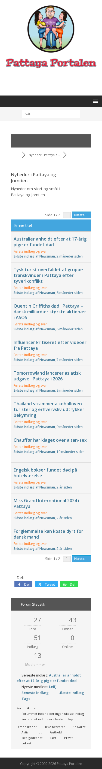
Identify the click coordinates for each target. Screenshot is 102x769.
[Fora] (16, 155)
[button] (94, 101)
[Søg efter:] (51, 113)
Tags (25, 698)
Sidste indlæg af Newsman (48, 256)
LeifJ (53, 686)
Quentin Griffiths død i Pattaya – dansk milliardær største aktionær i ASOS (50, 311)
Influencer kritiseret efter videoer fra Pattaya (50, 345)
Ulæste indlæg (71, 692)
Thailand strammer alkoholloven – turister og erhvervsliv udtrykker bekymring (49, 409)
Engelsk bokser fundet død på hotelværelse (45, 473)
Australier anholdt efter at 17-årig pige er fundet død (50, 242)
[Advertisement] (53, 81)
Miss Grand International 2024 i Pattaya (46, 503)
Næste (79, 215)
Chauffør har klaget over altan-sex (50, 440)
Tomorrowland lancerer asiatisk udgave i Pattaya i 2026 (47, 376)
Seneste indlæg (35, 692)
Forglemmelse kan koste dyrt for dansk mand (48, 534)
